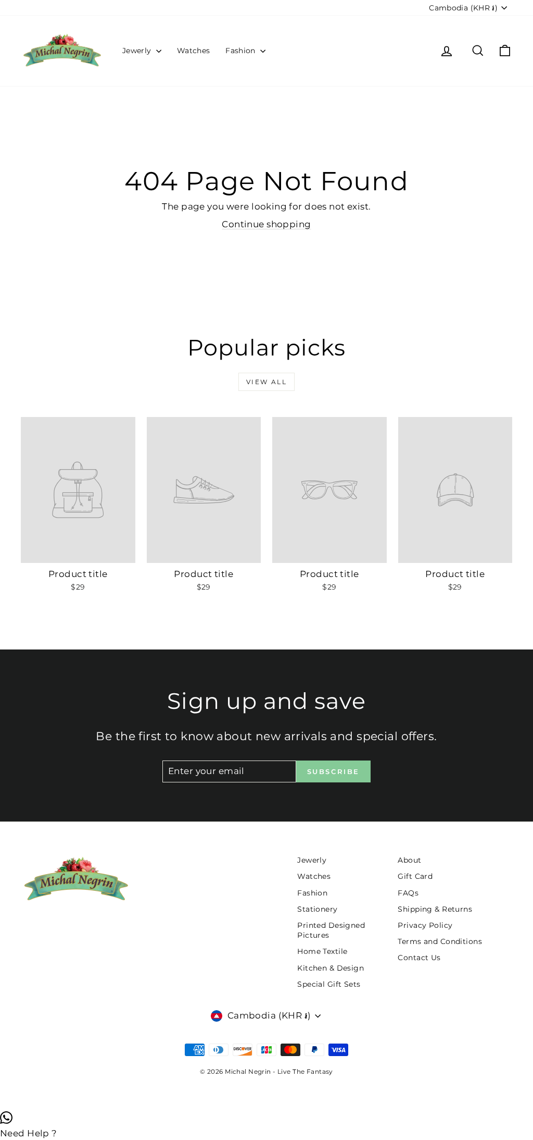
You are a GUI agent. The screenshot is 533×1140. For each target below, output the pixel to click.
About (409, 860)
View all (266, 382)
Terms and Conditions (440, 941)
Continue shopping (266, 224)
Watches (193, 50)
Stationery (317, 909)
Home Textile (322, 951)
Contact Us (419, 957)
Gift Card (415, 876)
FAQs (408, 893)
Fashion (241, 50)
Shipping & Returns (435, 909)
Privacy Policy (425, 925)
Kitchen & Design (330, 968)
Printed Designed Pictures (331, 930)
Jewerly (138, 50)
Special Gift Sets (328, 984)
